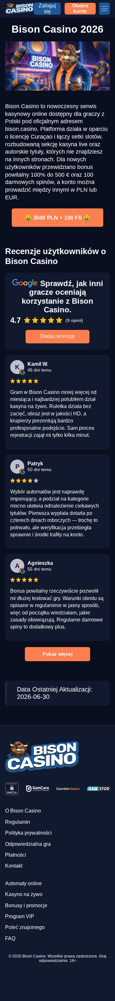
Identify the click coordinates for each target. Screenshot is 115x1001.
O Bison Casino (23, 810)
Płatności (15, 855)
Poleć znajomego (25, 927)
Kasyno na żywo (23, 894)
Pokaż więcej (57, 653)
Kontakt (13, 866)
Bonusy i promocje (26, 905)
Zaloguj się (47, 8)
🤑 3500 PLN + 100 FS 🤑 (57, 217)
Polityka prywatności (28, 833)
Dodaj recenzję (57, 336)
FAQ (10, 938)
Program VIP (19, 916)
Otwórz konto (80, 8)
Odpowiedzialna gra (28, 844)
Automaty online (23, 883)
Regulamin (17, 822)
